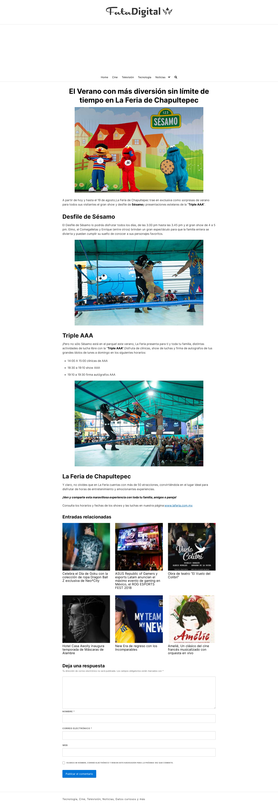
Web (65, 745)
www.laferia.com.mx (179, 505)
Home (104, 77)
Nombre (68, 711)
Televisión (128, 77)
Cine (115, 77)
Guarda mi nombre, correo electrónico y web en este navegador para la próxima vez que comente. (119, 763)
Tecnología (144, 77)
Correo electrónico (77, 728)
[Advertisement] (139, 48)
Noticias (160, 77)
